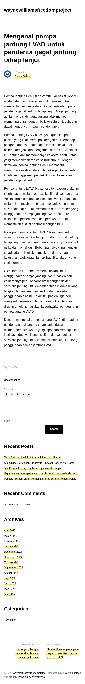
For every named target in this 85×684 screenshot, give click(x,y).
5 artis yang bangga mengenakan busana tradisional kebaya (27, 653)
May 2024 (9, 588)
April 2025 (9, 530)
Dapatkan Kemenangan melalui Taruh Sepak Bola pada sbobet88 (41, 473)
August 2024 (11, 572)
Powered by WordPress (31, 676)
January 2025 (11, 546)
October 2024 (11, 562)
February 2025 (12, 541)
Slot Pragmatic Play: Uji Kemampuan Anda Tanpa (32, 468)
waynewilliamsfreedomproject (29, 672)
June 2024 (10, 583)
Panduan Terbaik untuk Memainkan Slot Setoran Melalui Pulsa (40, 478)
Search (8, 420)
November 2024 (13, 557)
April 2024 (9, 594)
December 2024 (13, 551)
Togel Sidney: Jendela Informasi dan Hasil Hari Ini (32, 457)
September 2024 (13, 567)
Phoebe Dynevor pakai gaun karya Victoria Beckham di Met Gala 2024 (62, 653)
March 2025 (10, 535)
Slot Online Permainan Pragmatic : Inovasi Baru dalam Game (39, 462)
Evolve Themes (72, 672)
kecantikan (10, 619)
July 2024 (9, 578)
